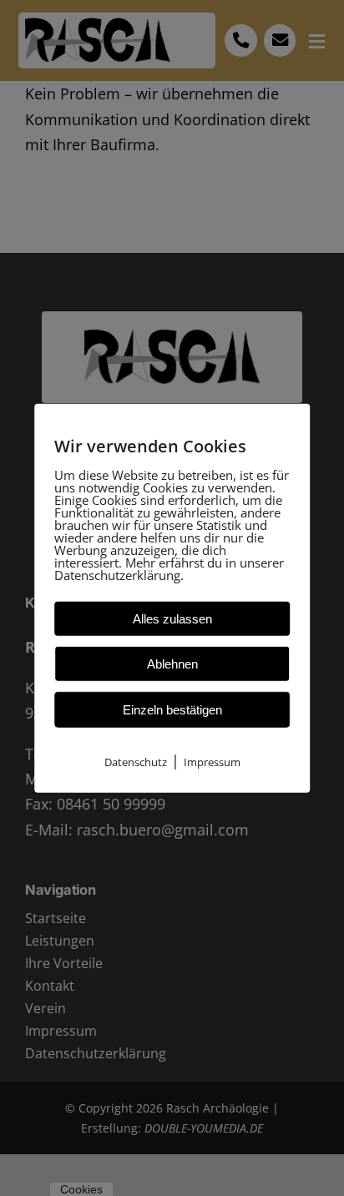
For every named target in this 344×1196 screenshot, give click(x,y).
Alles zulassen (172, 618)
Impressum (212, 761)
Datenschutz (135, 761)
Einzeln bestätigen (172, 709)
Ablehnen (172, 663)
